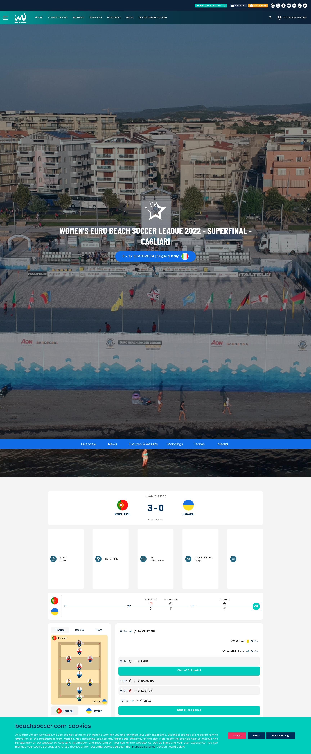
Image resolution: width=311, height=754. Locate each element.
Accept (237, 735)
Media (223, 444)
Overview (88, 444)
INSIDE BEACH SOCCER (153, 17)
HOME (39, 17)
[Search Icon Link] (270, 17)
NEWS (129, 17)
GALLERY (259, 5)
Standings (175, 444)
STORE (239, 5)
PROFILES (96, 17)
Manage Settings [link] (143, 746)
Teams (199, 444)
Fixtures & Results (143, 444)
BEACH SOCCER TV (213, 5)
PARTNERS (114, 17)
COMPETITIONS (57, 17)
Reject (256, 735)
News (112, 444)
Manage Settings (281, 735)
